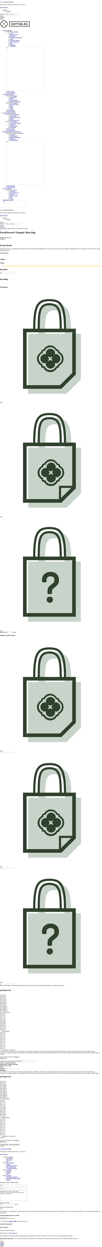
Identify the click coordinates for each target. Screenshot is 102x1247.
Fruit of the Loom (14, 104)
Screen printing (13, 136)
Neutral (11, 98)
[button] (9, 30)
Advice (2, 1062)
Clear (14, 632)
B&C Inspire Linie (14, 120)
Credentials (12, 134)
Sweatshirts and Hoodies (16, 37)
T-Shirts (12, 33)
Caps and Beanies (14, 41)
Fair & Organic (7, 113)
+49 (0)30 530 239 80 (7, 2)
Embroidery (13, 138)
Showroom (12, 191)
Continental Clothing (11, 1168)
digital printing (5, 1031)
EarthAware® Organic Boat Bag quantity (10, 1061)
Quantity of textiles (5, 1202)
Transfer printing (14, 140)
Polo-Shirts (12, 36)
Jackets (11, 39)
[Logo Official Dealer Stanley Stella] (52, 204)
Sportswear (12, 44)
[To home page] (15, 27)
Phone (2, 1244)
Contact (11, 198)
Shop (5, 228)
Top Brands (6, 94)
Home (1, 228)
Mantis (11, 107)
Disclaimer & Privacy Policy (13, 1178)
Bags (11, 43)
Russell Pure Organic (15, 101)
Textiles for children (15, 40)
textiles (5, 30)
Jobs (7, 1161)
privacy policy (13, 1221)
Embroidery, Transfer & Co (9, 1050)
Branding (8, 1171)
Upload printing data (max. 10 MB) (9, 1215)
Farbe (1, 632)
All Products (13, 46)
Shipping (12, 194)
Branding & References (9, 131)
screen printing (5, 1012)
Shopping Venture (8, 200)
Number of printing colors (6, 1207)
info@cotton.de (4, 7)
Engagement (13, 127)
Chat (2, 1246)
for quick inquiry (4, 253)
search (1, 16)
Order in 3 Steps (10, 91)
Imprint (8, 1180)
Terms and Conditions (11, 1177)
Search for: (2, 14)
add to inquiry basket (10, 1062)
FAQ (11, 197)
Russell (11, 108)
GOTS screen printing (15, 123)
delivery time (3, 1058)
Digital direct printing (15, 137)
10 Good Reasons (10, 93)
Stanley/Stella (13, 97)
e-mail (2, 1242)
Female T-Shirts (14, 34)
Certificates (12, 124)
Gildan (11, 106)
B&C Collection (14, 100)
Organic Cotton (13, 126)
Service (5, 188)
